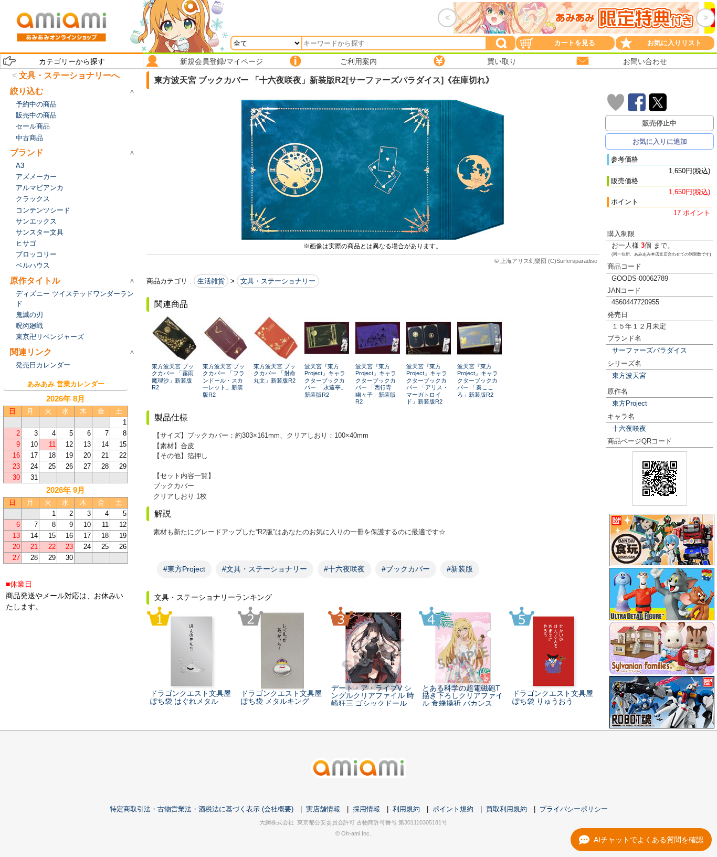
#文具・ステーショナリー (264, 569)
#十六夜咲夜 (344, 569)
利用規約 (406, 809)
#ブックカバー (406, 569)
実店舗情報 (323, 809)
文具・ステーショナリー (277, 281)
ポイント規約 (453, 809)
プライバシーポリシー (574, 809)
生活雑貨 (211, 281)
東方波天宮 (629, 375)
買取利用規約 (506, 809)
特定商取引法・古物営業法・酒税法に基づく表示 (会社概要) (201, 809)
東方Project (629, 403)
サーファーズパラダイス (649, 350)
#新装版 (460, 569)
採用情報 (366, 809)
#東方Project (184, 569)
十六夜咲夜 (629, 428)
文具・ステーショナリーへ (69, 75)
